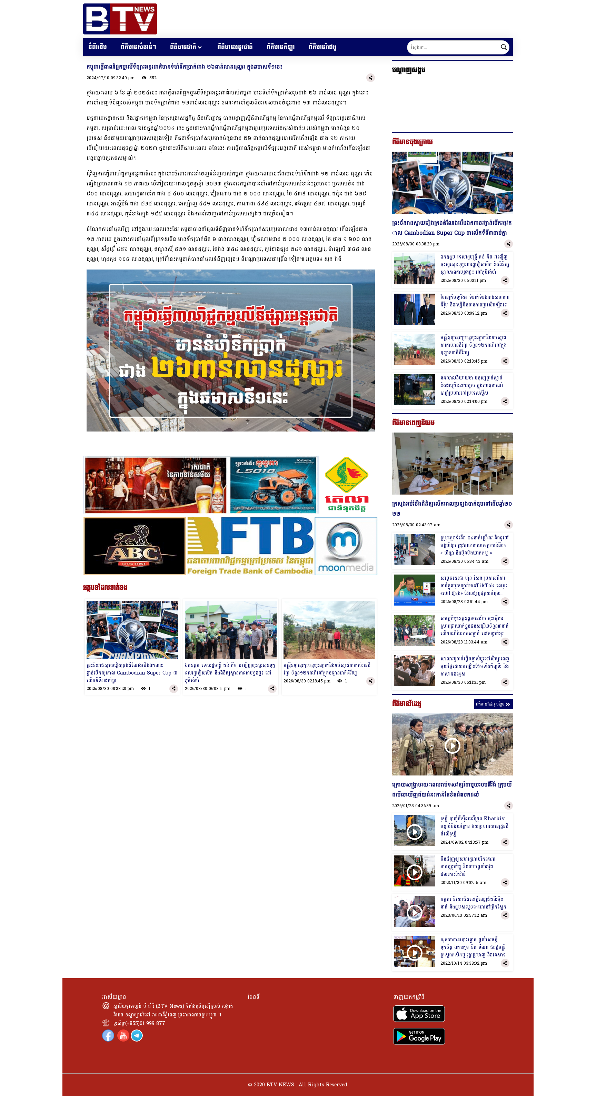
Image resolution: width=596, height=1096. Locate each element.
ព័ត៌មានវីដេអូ (323, 47)
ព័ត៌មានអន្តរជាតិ (235, 47)
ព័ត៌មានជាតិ (183, 47)
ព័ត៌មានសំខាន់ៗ (138, 47)
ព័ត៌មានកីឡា (281, 47)
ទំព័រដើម (97, 47)
